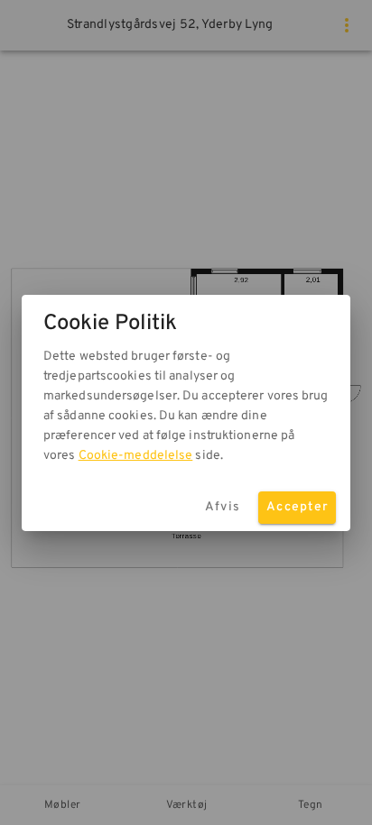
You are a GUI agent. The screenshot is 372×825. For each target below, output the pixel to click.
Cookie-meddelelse (136, 455)
